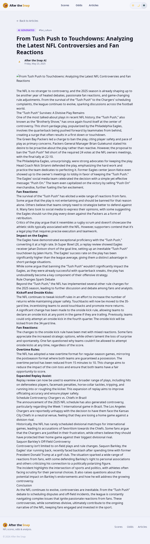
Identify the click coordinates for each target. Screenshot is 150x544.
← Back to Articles (27, 20)
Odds (79, 5)
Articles (93, 5)
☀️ (133, 5)
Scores (65, 5)
